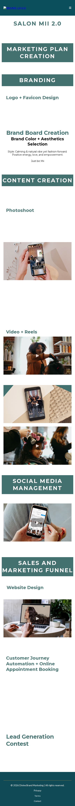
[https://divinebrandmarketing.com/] (14, 7)
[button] (70, 8)
